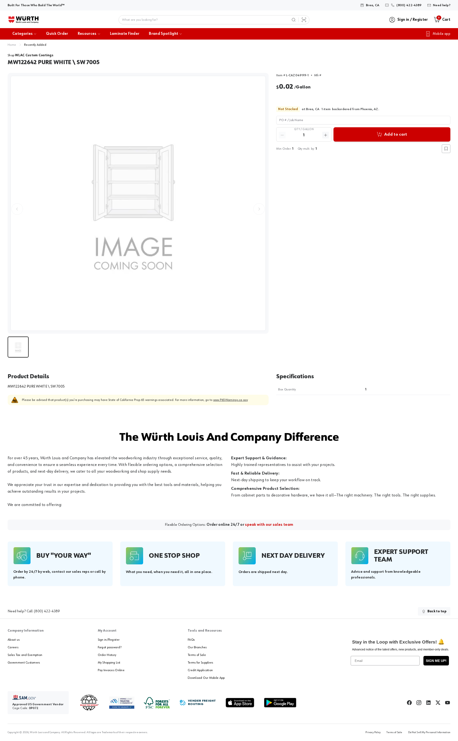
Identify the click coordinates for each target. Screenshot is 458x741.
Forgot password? (109, 647)
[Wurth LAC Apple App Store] (240, 702)
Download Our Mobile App (206, 678)
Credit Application (200, 670)
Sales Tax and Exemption (25, 655)
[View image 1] (138, 203)
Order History (107, 655)
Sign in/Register (109, 639)
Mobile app (441, 34)
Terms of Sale (197, 655)
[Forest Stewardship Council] (157, 703)
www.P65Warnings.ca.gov (230, 400)
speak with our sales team (269, 525)
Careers (13, 647)
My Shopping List (109, 662)
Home (12, 44)
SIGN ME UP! (436, 661)
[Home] (23, 19)
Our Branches (197, 647)
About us (14, 639)
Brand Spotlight (163, 34)
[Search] (293, 19)
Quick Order (57, 34)
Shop (30, 55)
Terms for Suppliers (200, 662)
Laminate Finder (125, 34)
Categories (22, 34)
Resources (87, 34)
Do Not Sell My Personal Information (429, 732)
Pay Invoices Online (111, 670)
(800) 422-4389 (47, 611)
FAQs (191, 639)
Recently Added (35, 44)
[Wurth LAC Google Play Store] (280, 702)
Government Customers (24, 662)
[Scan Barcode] (304, 19)
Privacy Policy (373, 732)
